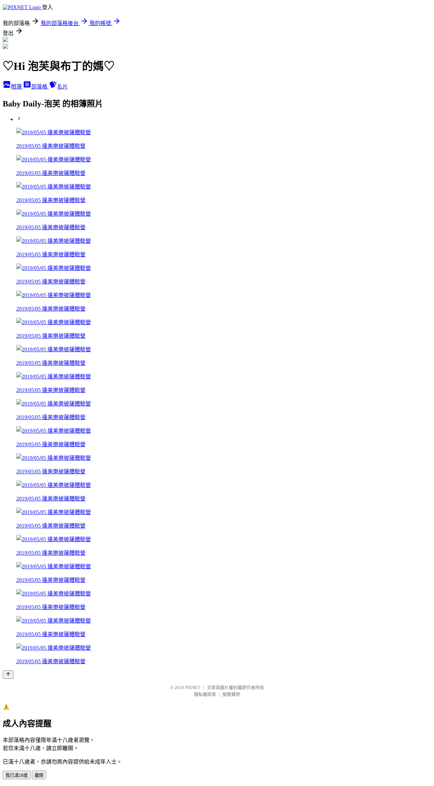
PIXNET (192, 687)
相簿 (17, 87)
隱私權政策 (205, 694)
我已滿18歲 (16, 775)
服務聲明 (231, 694)
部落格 (40, 87)
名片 (62, 87)
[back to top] (8, 674)
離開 (39, 775)
